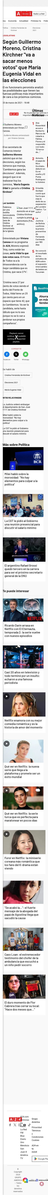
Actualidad (23, 21)
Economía (12, 21)
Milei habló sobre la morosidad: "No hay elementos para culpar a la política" (15, 419)
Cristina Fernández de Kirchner (17, 375)
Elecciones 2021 (11, 382)
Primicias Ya (36, 21)
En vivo (26, 14)
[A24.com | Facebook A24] (10, 1125)
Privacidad (37, 1127)
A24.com (24, 1116)
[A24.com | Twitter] (15, 1125)
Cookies (35, 1140)
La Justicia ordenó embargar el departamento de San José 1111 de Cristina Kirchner (16, 407)
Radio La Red (38, 14)
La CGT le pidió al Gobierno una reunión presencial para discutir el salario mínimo (16, 431)
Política (5, 28)
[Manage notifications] (42, 1184)
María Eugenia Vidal (13, 390)
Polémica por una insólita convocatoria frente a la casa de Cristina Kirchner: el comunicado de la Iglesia (9, 219)
